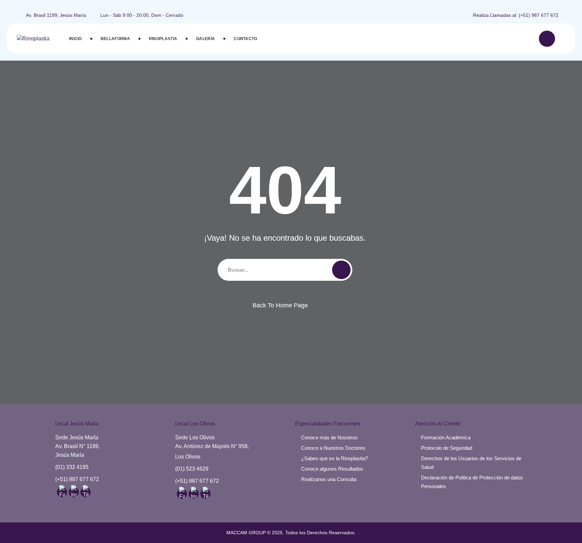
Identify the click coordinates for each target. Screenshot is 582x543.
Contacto (245, 38)
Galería (205, 38)
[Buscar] (547, 39)
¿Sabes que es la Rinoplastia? (334, 458)
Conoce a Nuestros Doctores (333, 448)
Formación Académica (446, 437)
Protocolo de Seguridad (446, 448)
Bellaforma (115, 38)
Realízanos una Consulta (328, 479)
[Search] (341, 270)
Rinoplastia (163, 38)
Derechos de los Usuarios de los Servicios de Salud (471, 462)
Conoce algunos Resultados (332, 469)
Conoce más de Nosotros (329, 437)
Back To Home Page (280, 305)
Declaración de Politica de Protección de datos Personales (472, 482)
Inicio (75, 38)
